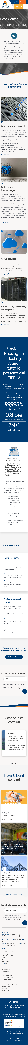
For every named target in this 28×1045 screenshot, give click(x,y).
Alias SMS (4, 988)
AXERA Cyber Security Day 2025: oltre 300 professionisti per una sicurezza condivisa (13, 846)
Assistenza (23, 2)
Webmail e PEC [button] (19, 6)
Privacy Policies (6, 969)
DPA (3, 973)
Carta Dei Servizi (6, 979)
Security (4, 957)
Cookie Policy (5, 971)
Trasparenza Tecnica (7, 977)
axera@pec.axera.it (9, 945)
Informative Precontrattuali (9, 985)
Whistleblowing (6, 990)
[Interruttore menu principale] (25, 6)
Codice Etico (5, 981)
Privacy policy (16, 688)
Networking (5, 954)
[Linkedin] (14, 2)
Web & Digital (5, 961)
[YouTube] (17, 2)
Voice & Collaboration (8, 952)
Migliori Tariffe (5, 983)
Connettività (5, 950)
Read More (7, 819)
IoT (2, 959)
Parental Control (6, 986)
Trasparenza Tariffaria (8, 975)
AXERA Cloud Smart (9, 815)
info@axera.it (9, 964)
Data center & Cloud (7, 955)
